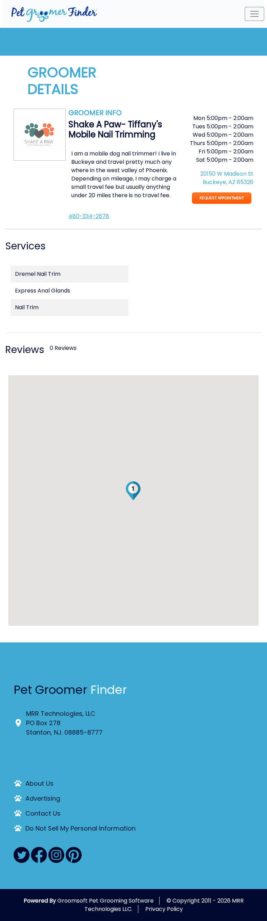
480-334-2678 (88, 216)
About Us (39, 783)
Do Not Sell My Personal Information (80, 828)
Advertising (42, 798)
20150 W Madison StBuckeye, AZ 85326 (226, 178)
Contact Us (42, 813)
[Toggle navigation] (254, 14)
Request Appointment (222, 198)
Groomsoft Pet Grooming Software (105, 901)
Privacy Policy (164, 909)
